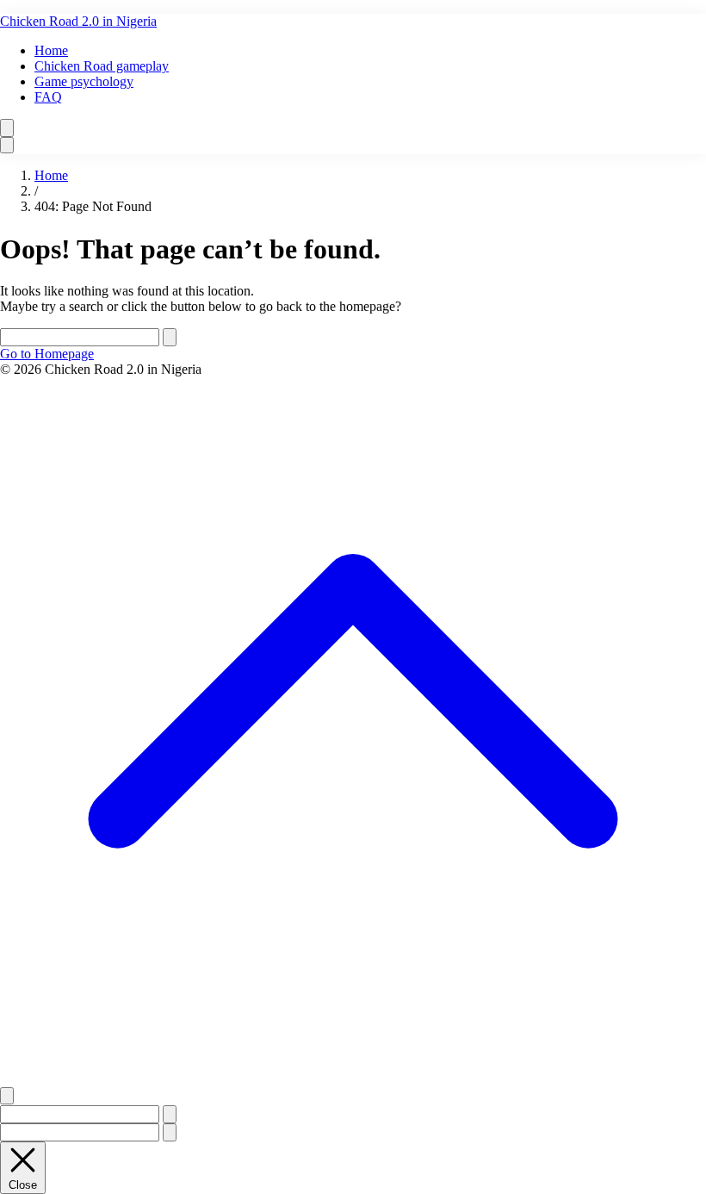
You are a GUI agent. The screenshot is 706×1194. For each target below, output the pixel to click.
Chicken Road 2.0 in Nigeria (78, 21)
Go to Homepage (47, 353)
